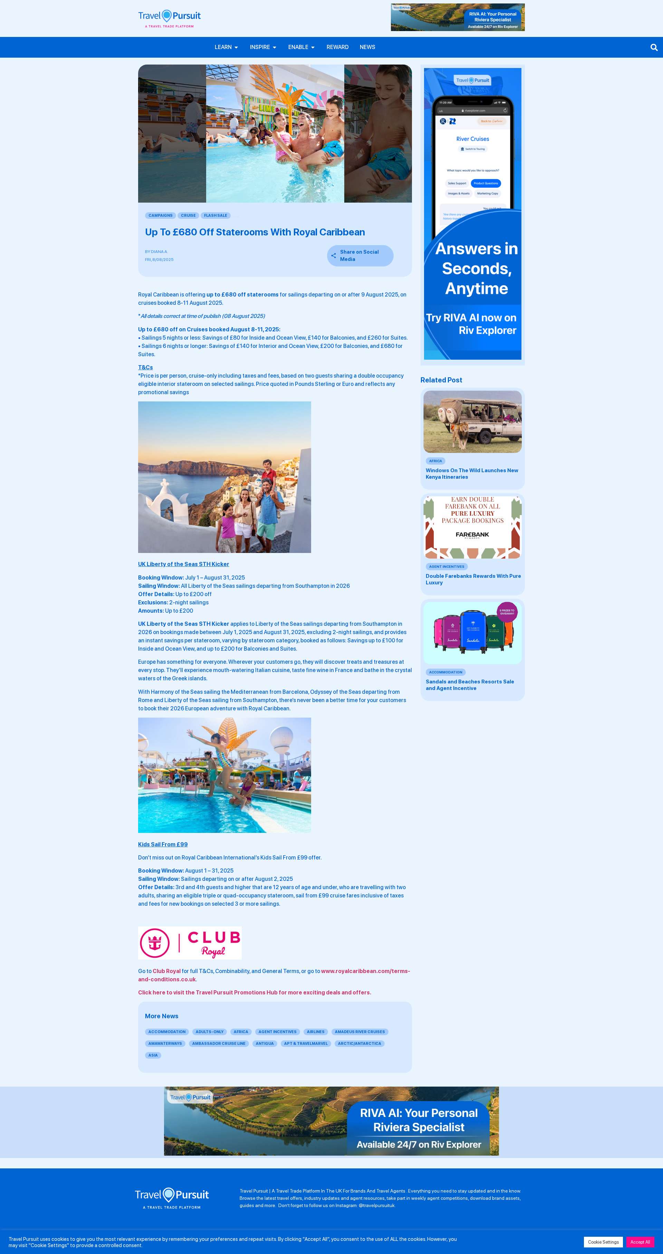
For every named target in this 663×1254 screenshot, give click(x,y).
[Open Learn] (236, 47)
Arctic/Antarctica (359, 1043)
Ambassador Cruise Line (219, 1043)
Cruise (188, 215)
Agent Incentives (278, 1032)
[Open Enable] (313, 47)
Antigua (265, 1043)
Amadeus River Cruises (360, 1032)
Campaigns (160, 215)
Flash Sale (215, 215)
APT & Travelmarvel (306, 1043)
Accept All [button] (640, 1242)
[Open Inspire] (274, 47)
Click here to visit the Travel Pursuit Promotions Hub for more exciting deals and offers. (254, 992)
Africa (241, 1032)
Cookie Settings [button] (603, 1242)
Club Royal (167, 971)
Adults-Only (209, 1032)
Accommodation (166, 1032)
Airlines (316, 1032)
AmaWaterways (165, 1043)
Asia (153, 1055)
